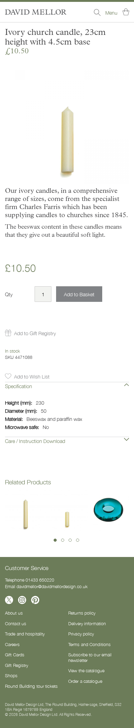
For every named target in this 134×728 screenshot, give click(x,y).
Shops (11, 675)
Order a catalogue (85, 681)
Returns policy (82, 613)
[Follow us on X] (9, 600)
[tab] (67, 390)
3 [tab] (70, 540)
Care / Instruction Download (35, 441)
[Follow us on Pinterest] (35, 600)
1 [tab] (55, 540)
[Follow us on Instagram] (22, 600)
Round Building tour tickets (31, 686)
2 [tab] (62, 540)
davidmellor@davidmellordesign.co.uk (52, 586)
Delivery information (87, 623)
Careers (12, 644)
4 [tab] (77, 540)
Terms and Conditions (89, 644)
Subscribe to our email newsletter (90, 657)
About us (14, 613)
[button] (30, 333)
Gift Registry (16, 665)
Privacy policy (81, 633)
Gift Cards (14, 654)
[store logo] (35, 12)
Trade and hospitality (25, 633)
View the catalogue (86, 670)
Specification (18, 386)
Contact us (15, 623)
